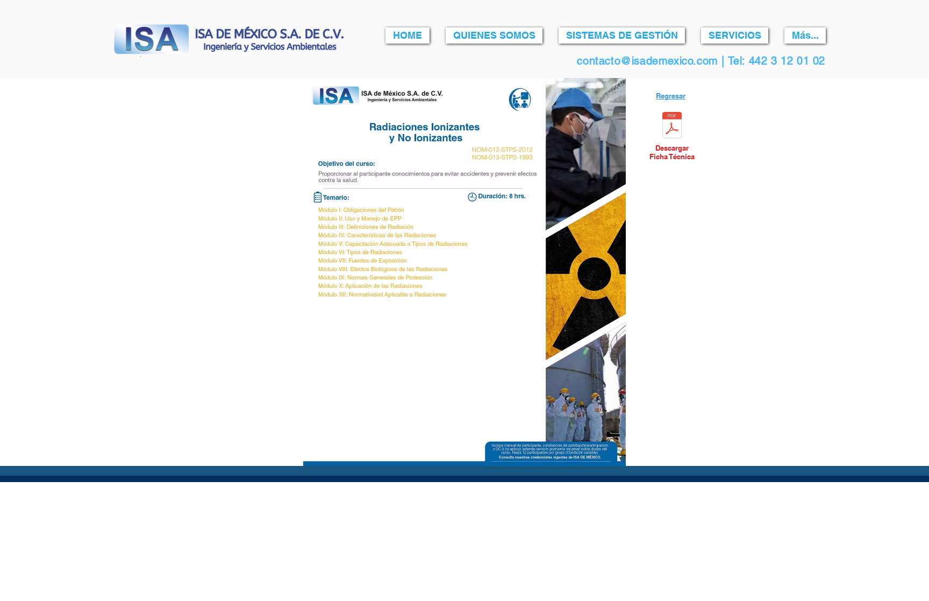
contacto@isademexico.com (647, 60)
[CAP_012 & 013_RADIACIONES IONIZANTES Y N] (672, 126)
